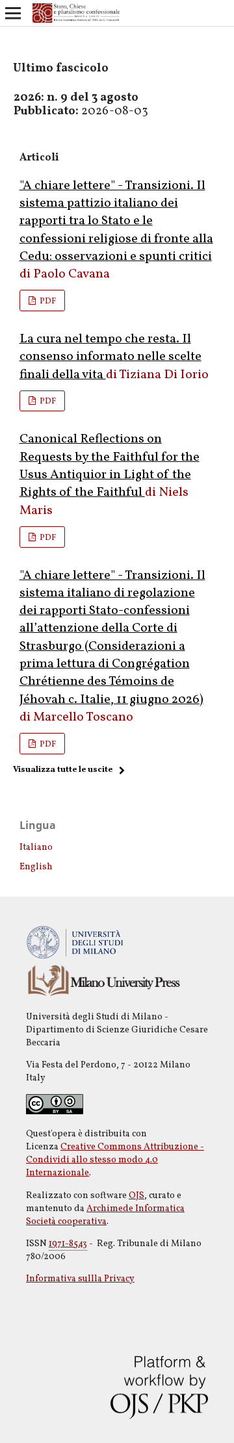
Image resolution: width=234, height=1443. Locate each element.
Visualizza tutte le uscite (62, 770)
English (36, 867)
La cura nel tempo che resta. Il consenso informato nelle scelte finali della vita (111, 357)
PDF (47, 301)
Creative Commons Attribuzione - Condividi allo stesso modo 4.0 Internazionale (115, 1160)
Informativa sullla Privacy (80, 1279)
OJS (136, 1196)
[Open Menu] (13, 13)
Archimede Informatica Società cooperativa (105, 1215)
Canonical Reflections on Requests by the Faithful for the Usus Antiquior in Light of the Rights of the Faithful (110, 466)
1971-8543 (68, 1244)
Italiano (36, 847)
